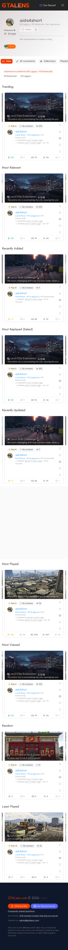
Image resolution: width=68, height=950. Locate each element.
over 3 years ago (35, 140)
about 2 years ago (33, 299)
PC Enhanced (10, 76)
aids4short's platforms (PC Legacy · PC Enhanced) (28, 71)
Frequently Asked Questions (21, 911)
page (12, 33)
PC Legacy (26, 76)
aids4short (21, 131)
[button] (62, 5)
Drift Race (20, 296)
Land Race (20, 135)
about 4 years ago (35, 617)
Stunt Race (20, 612)
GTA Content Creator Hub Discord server (39, 916)
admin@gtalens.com (29, 920)
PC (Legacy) (32, 135)
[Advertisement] (34, 523)
